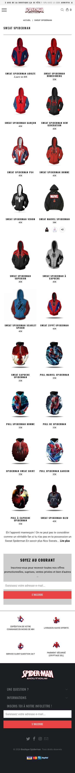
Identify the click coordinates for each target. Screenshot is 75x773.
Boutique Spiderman (31, 749)
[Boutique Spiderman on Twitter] (28, 739)
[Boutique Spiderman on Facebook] (34, 739)
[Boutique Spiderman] (34, 11)
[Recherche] (63, 10)
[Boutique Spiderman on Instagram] (40, 739)
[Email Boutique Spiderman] (46, 739)
